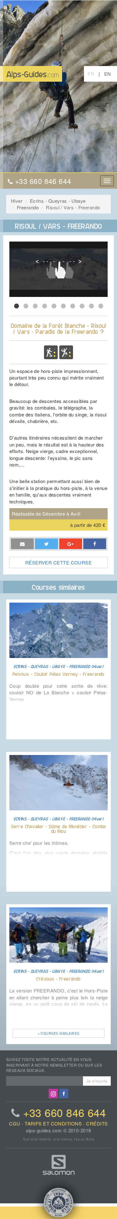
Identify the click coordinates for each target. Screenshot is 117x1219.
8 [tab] (82, 306)
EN (107, 73)
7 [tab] (73, 306)
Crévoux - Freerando (58, 979)
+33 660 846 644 (64, 1112)
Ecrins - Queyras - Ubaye (58, 200)
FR (91, 73)
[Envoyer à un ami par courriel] (22, 543)
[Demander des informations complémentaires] (46, 543)
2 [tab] (26, 306)
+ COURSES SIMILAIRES (59, 1033)
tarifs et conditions (53, 1123)
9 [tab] (91, 306)
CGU (14, 1123)
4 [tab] (44, 306)
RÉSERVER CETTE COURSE (58, 562)
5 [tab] (54, 306)
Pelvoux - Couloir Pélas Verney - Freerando (58, 674)
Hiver (16, 200)
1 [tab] (16, 306)
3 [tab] (35, 306)
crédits (97, 1123)
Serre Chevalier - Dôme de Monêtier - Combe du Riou (58, 828)
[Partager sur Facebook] (70, 543)
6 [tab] (63, 306)
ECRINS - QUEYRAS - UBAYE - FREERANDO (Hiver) (59, 666)
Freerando (28, 207)
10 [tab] (101, 306)
